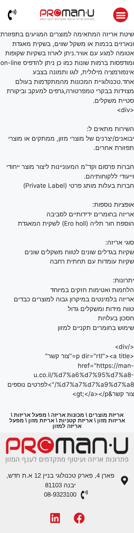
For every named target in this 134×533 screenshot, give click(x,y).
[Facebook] (79, 518)
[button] (120, 15)
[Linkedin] (55, 518)
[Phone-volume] (12, 15)
